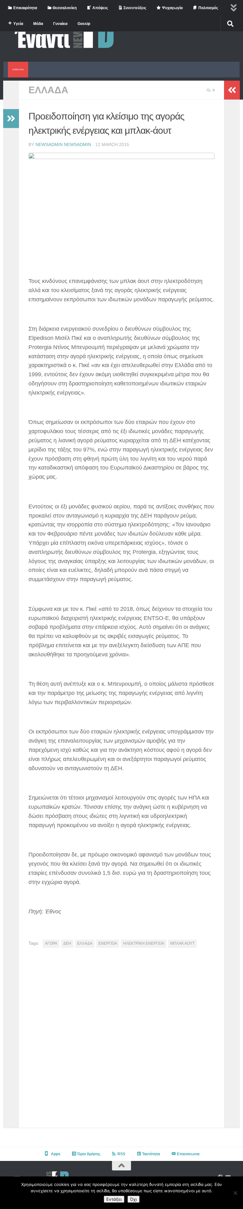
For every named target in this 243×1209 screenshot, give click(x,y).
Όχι (133, 1199)
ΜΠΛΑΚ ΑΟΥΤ (182, 943)
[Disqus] (121, 1040)
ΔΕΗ (67, 943)
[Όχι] (235, 1193)
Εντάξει (114, 1199)
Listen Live (18, 69)
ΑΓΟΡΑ (51, 943)
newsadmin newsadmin (63, 144)
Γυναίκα (60, 23)
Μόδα (38, 23)
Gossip (84, 23)
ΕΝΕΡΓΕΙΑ (107, 943)
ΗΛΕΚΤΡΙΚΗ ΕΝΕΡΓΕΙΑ (143, 943)
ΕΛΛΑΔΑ (48, 90)
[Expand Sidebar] (11, 118)
